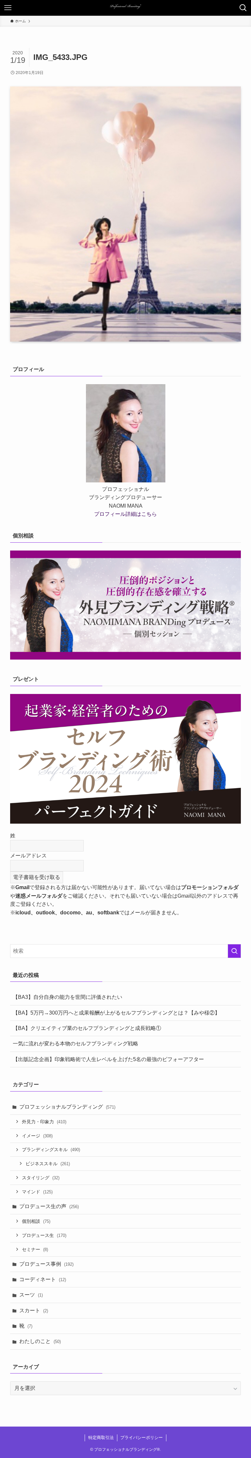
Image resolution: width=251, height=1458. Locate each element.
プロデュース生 (44, 1235)
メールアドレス (28, 855)
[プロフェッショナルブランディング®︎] (125, 8)
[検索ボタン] (243, 8)
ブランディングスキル (51, 1149)
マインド (37, 1191)
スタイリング (40, 1177)
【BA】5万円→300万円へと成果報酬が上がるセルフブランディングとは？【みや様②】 (116, 1013)
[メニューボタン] (8, 8)
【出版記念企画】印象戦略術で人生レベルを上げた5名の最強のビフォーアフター (108, 1059)
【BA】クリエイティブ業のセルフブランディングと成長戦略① (87, 1028)
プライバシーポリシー (141, 1437)
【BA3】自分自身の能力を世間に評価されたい (67, 997)
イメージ (37, 1135)
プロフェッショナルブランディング (67, 1107)
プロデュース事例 (46, 1264)
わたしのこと (40, 1341)
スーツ (31, 1295)
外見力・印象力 (44, 1121)
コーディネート (42, 1279)
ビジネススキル (47, 1163)
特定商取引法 (101, 1437)
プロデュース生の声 (49, 1206)
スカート (33, 1310)
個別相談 (36, 1221)
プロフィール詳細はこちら (125, 514)
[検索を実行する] (234, 951)
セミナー (35, 1249)
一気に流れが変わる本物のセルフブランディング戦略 (75, 1043)
